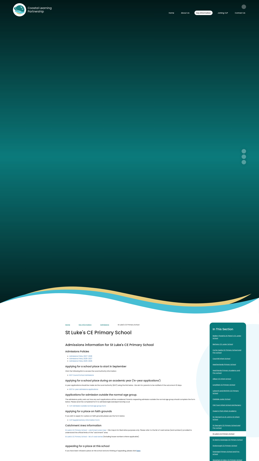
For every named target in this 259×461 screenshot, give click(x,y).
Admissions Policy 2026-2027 (80, 358)
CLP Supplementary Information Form (84, 420)
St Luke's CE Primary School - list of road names (84, 436)
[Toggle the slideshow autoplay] (244, 162)
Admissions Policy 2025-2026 (80, 361)
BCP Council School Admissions (81, 375)
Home (67, 325)
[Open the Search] (244, 7)
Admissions (104, 325)
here (138, 451)
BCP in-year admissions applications (83, 389)
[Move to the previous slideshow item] (244, 156)
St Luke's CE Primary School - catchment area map (85, 430)
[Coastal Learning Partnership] (19, 9)
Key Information (85, 325)
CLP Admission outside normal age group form (87, 406)
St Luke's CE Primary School (128, 325)
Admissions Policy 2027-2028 (80, 356)
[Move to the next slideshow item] (244, 151)
